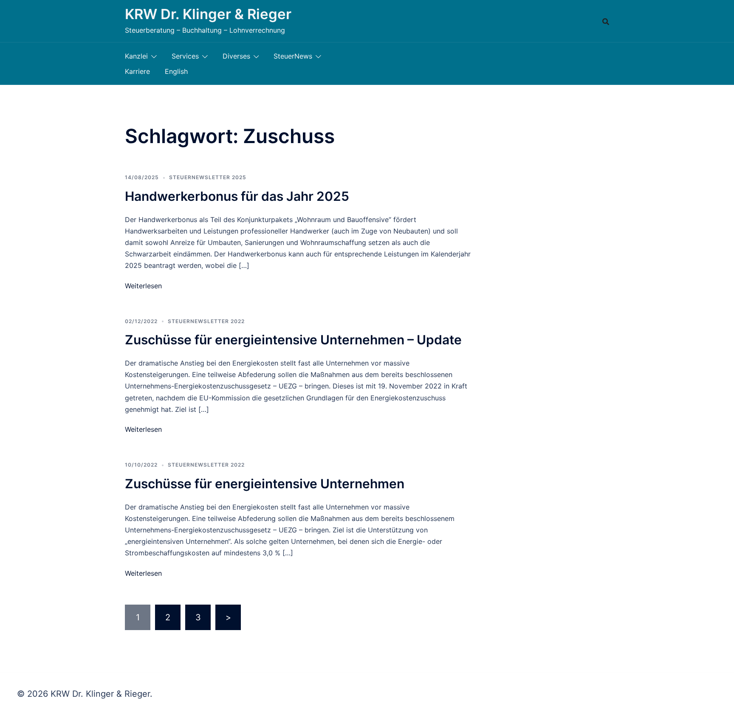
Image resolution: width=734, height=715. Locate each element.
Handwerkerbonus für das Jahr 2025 (237, 196)
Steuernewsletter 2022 (206, 321)
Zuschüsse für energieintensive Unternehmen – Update (293, 339)
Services (185, 56)
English (176, 71)
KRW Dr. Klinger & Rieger (208, 14)
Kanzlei (136, 56)
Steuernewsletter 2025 (207, 177)
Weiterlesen (143, 285)
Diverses (236, 56)
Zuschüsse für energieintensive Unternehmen (264, 483)
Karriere (137, 71)
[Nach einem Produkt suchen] (605, 21)
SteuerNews (293, 56)
